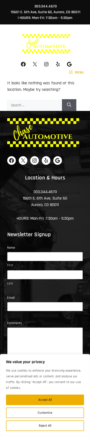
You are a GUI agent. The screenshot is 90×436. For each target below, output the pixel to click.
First (10, 265)
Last (10, 283)
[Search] (69, 105)
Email (11, 298)
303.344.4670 (45, 6)
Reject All (45, 426)
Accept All (45, 400)
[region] (45, 395)
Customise (45, 413)
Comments (14, 323)
